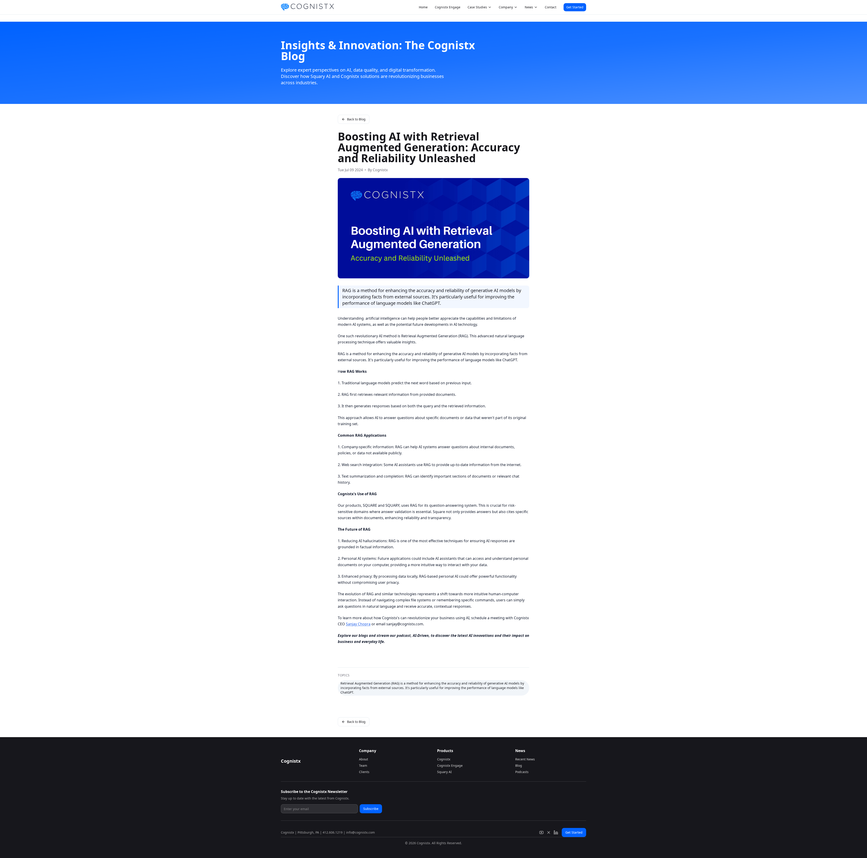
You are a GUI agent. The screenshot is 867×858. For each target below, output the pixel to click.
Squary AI (444, 772)
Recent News (525, 759)
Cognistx (443, 759)
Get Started (574, 7)
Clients (364, 772)
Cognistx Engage (447, 7)
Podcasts (522, 772)
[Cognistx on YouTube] (541, 832)
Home (423, 7)
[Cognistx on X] (548, 832)
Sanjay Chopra (358, 623)
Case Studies (477, 7)
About (363, 759)
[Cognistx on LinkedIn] (556, 832)
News (529, 7)
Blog (518, 765)
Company (506, 7)
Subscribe (370, 808)
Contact (550, 7)
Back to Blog (356, 119)
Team (363, 765)
